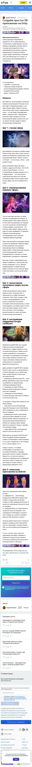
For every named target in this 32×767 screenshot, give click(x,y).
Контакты (25, 748)
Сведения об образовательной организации (13, 710)
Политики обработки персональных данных (14, 697)
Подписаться (16, 583)
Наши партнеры (5, 750)
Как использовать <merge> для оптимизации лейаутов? (14, 653)
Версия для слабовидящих (17, 722)
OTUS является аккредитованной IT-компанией (14, 713)
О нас (23, 739)
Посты (11, 8)
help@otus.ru (21, 708)
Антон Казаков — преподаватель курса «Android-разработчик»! (14, 663)
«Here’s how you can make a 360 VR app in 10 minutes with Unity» (16, 553)
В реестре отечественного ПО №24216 (11, 717)
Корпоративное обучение (8, 739)
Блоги (3, 8)
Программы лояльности (8, 745)
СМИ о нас (25, 742)
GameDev (5, 26)
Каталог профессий (6, 748)
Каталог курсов (5, 742)
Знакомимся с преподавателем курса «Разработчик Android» (14, 621)
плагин (16, 372)
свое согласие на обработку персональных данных (15, 699)
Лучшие (21, 8)
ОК (16, 759)
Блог (23, 750)
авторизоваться (6, 680)
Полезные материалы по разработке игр (14, 28)
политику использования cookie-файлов (16, 755)
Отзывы (24, 745)
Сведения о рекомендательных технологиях (13, 715)
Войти (23, 2)
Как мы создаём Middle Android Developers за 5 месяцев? (14, 632)
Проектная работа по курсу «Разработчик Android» (12, 642)
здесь (18, 264)
